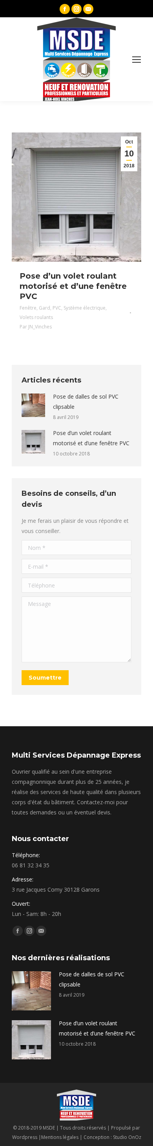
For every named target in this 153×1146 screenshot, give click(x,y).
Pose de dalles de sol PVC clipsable (85, 401)
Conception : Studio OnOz (112, 1137)
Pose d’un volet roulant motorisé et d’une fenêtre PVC (73, 286)
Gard (44, 308)
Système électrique (85, 308)
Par (36, 326)
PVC (57, 308)
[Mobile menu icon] (136, 59)
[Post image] (33, 405)
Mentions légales (59, 1137)
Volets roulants (36, 317)
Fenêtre (28, 308)
